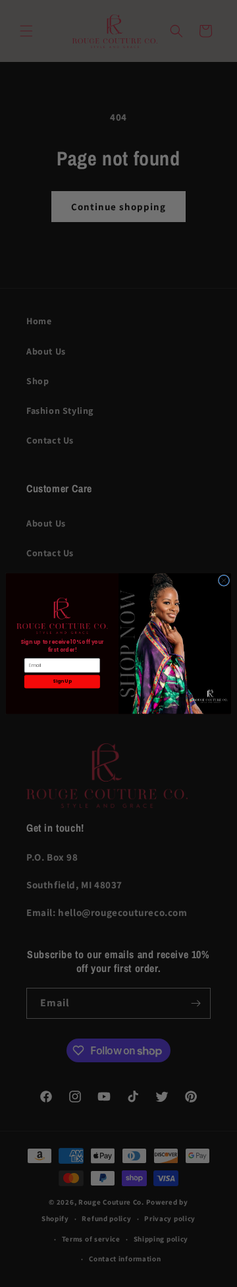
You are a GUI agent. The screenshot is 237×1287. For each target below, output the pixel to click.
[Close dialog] (223, 580)
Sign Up (62, 681)
